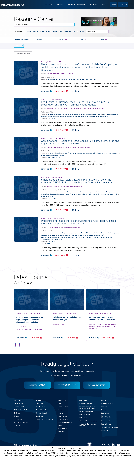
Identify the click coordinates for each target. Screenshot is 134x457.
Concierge (39, 416)
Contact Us (123, 4)
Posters (60, 413)
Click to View (60, 91)
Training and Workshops (44, 419)
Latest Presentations (86, 412)
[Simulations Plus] (12, 5)
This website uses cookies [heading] (67, 448)
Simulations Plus (107, 404)
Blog (29, 31)
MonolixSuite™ (19, 407)
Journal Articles (38, 31)
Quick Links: (18, 31)
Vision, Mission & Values (109, 427)
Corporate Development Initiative (87, 425)
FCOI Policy (105, 430)
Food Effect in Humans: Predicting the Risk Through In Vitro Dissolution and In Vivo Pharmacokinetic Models (75, 103)
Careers (104, 410)
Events (70, 5)
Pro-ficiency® (18, 419)
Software (48, 5)
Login (113, 4)
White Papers (62, 428)
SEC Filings (83, 418)
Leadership (105, 413)
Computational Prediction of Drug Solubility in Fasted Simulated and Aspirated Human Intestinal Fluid (80, 142)
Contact (104, 407)
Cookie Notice (106, 424)
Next (19, 345)
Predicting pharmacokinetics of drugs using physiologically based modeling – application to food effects (78, 222)
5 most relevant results (23, 53)
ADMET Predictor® (20, 410)
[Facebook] (76, 91)
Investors (93, 5)
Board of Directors (85, 404)
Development (40, 407)
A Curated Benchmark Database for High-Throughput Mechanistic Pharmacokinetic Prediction (29, 319)
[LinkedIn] (78, 91)
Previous (15, 345)
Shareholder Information (88, 421)
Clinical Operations (42, 410)
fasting (18, 46)
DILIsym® (17, 413)
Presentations (62, 416)
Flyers (48, 31)
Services (60, 5)
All (24, 31)
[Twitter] (73, 91)
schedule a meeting (69, 371)
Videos (60, 425)
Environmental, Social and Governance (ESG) (87, 407)
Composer (17, 425)
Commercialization (42, 413)
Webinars (67, 31)
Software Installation (65, 422)
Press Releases (63, 419)
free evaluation (54, 371)
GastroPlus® (18, 404)
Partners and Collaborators (106, 417)
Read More (45, 91)
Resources (81, 5)
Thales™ (17, 416)
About (104, 5)
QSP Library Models (21, 422)
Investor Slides (78, 31)
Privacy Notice (106, 421)
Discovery (39, 404)
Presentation (57, 31)
